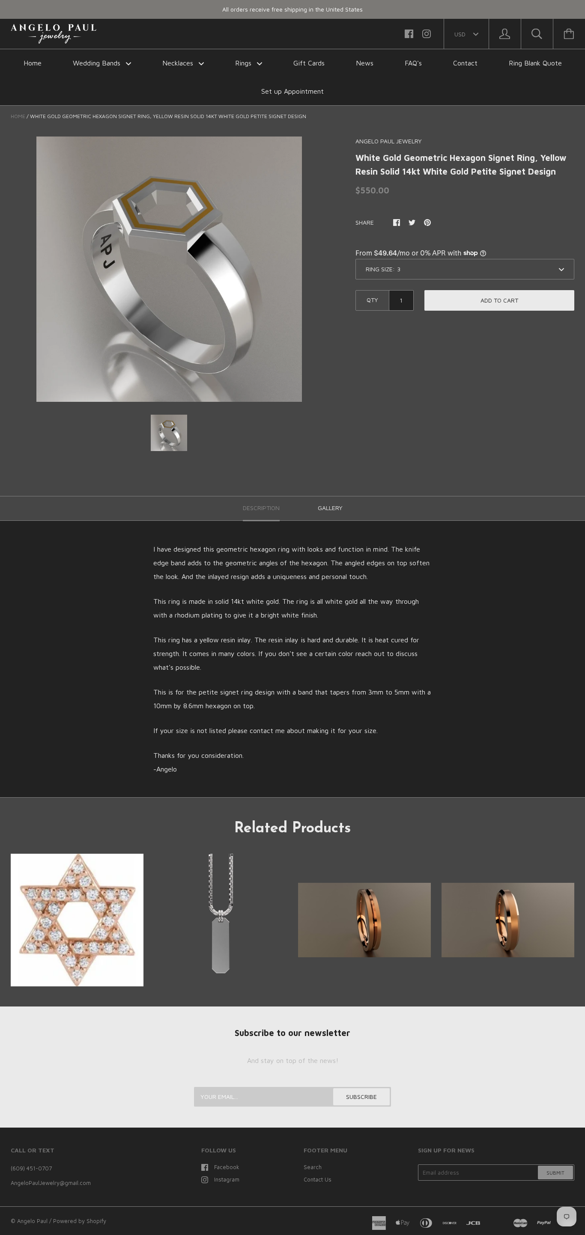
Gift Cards (309, 63)
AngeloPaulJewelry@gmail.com (51, 1182)
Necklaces (178, 63)
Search (313, 1167)
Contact (465, 63)
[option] (169, 269)
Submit (555, 1173)
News (364, 63)
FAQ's (413, 63)
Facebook (226, 1167)
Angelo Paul (32, 1220)
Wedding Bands (97, 63)
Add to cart (499, 300)
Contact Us (317, 1179)
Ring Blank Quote (535, 63)
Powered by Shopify (79, 1220)
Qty (372, 299)
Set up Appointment (292, 91)
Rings (244, 63)
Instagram (226, 1179)
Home (33, 63)
